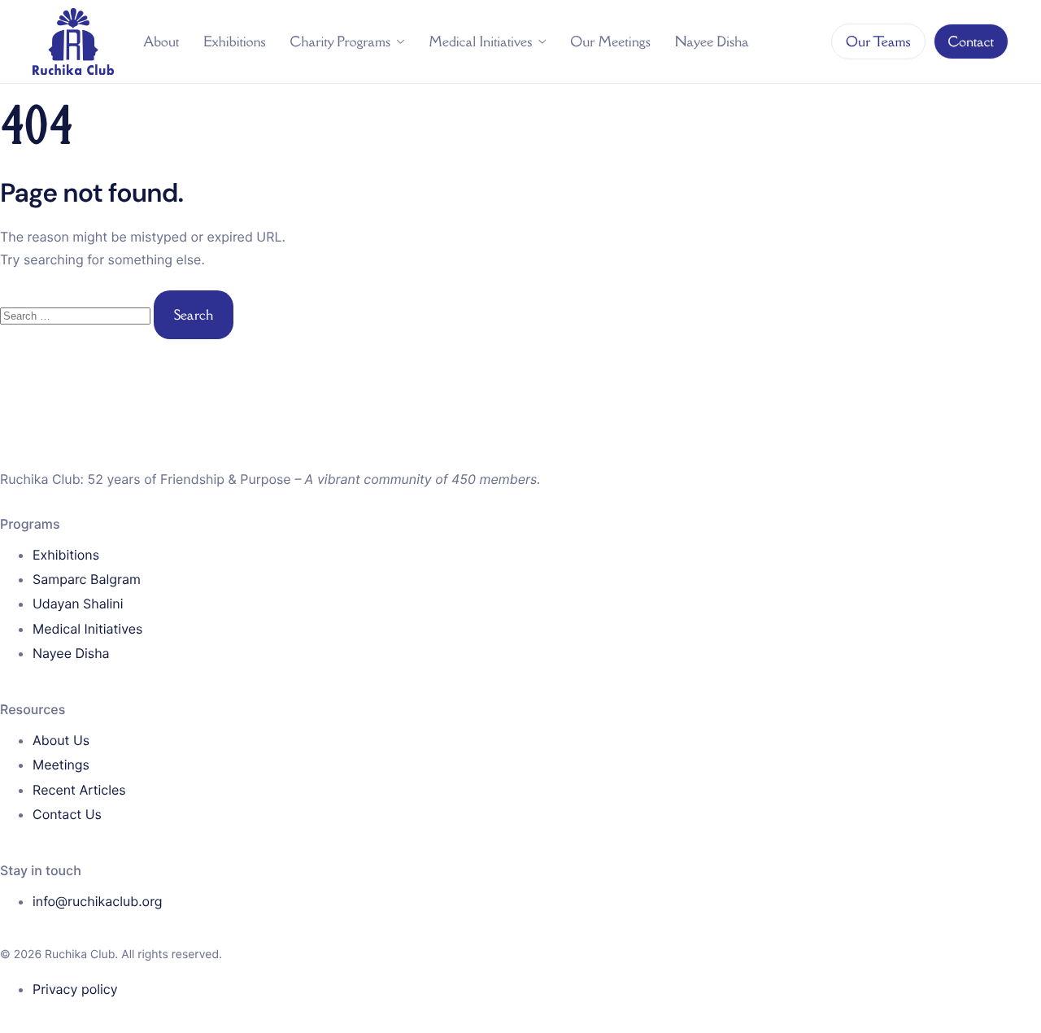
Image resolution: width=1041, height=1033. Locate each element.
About (161, 41)
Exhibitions (234, 41)
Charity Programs (340, 41)
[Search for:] (77, 316)
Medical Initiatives (480, 41)
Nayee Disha (712, 41)
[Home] (73, 41)
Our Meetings (610, 41)
